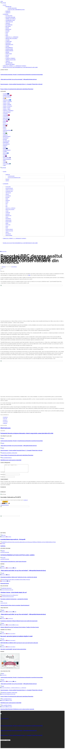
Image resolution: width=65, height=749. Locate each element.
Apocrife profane (10, 17)
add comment (14, 266)
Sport (7, 56)
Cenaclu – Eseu (6, 102)
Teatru (4, 160)
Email (2, 476)
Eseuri (7, 27)
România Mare (9, 49)
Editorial (8, 26)
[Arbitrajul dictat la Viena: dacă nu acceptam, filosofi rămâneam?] (2, 601)
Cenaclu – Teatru (6, 109)
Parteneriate (9, 47)
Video (4, 165)
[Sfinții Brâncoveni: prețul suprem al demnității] (6, 457)
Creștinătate (9, 21)
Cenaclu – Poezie (7, 104)
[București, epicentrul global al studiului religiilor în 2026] (2, 632)
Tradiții (8, 61)
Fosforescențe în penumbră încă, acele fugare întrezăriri (13, 561)
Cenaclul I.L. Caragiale (8, 110)
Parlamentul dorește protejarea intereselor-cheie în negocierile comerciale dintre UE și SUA (27, 433)
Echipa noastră (12, 8)
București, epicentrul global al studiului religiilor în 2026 (16, 636)
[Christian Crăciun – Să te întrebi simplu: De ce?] (6, 588)
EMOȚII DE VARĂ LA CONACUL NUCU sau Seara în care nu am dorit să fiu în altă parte (19, 642)
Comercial (5, 113)
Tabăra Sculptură (11, 59)
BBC (29, 275)
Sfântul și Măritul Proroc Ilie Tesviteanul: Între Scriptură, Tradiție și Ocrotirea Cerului (20, 627)
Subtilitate (3, 545)
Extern (7, 30)
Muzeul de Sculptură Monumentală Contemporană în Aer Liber (20, 67)
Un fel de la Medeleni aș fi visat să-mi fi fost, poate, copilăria (17, 555)
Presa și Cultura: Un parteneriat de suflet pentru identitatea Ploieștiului (17, 89)
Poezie (7, 46)
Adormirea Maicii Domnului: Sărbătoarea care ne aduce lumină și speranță (17, 709)
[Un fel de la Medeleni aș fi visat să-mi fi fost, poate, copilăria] (3, 550)
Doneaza (8, 11)
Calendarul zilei (10, 20)
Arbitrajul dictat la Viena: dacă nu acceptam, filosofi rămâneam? (15, 605)
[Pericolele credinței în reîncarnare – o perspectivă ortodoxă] (9, 595)
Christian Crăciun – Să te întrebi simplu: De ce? (14, 592)
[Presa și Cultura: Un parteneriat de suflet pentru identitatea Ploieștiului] (9, 452)
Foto (7, 32)
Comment (3, 472)
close (2, 1)
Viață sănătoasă (7, 163)
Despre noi (8, 6)
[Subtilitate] (28, 542)
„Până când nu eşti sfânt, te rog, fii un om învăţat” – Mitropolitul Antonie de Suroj (19, 79)
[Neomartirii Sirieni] (15, 579)
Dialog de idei (6, 118)
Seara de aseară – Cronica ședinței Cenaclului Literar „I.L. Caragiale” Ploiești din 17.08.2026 (21, 84)
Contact (8, 12)
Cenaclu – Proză (6, 107)
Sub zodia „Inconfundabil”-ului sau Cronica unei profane (13, 649)
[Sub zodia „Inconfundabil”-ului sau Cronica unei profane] (2, 645)
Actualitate (9, 15)
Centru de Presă (10, 64)
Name (2, 474)
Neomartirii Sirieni (5, 583)
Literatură (9, 41)
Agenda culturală (11, 18)
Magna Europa (9, 50)
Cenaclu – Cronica (7, 101)
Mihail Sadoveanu (6, 428)
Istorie (5, 133)
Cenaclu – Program (7, 105)
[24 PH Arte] (3, 2)
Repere (7, 52)
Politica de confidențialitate (16, 9)
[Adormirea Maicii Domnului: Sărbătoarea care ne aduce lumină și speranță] (6, 705)
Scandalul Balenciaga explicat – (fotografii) (13, 539)
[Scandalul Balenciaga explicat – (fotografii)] (3, 535)
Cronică (8, 23)
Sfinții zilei (9, 53)
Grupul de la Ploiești (11, 38)
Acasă (4, 5)
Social (7, 55)
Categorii (5, 14)
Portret (4, 147)
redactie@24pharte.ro (5, 505)
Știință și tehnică (10, 58)
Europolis (8, 29)
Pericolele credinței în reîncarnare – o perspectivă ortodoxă (14, 599)
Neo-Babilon (9, 62)
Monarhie (5, 137)
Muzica (5, 139)
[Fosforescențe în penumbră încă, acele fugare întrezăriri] (3, 557)
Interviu (5, 131)
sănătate (5, 151)
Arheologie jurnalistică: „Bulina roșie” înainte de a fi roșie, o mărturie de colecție (19, 577)
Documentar (9, 24)
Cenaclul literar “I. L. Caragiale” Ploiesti (14, 65)
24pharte (4, 266)
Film (7, 33)
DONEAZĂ (26, 500)
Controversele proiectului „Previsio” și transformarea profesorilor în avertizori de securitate (22, 74)
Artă (7, 35)
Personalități (9, 44)
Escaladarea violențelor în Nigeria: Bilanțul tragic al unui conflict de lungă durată (19, 620)
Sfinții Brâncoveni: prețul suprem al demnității (11, 460)
